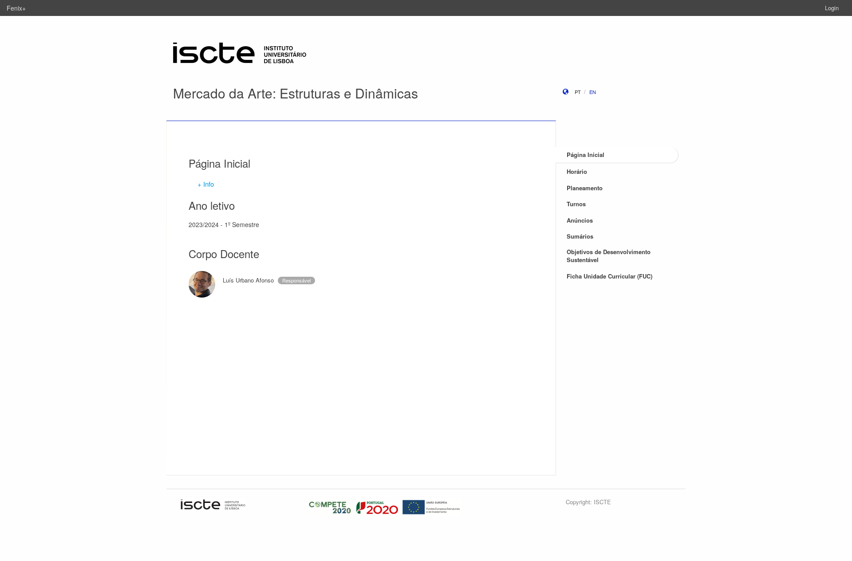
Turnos (576, 204)
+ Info (205, 183)
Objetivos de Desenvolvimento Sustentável (609, 255)
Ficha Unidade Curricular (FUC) (609, 276)
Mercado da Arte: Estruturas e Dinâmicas (295, 92)
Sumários (580, 236)
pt (578, 91)
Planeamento (585, 188)
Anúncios (580, 220)
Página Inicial (585, 154)
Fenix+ (16, 8)
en (592, 91)
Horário (577, 171)
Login (832, 8)
